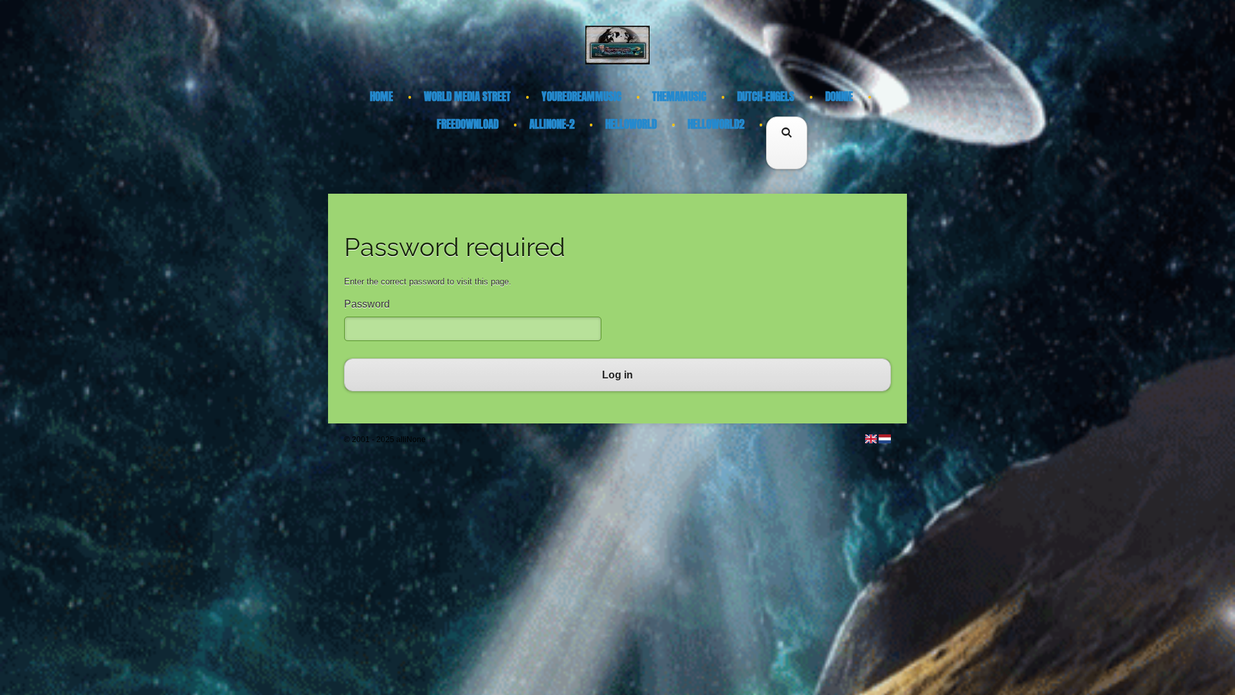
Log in (617, 375)
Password (367, 304)
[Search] (787, 161)
